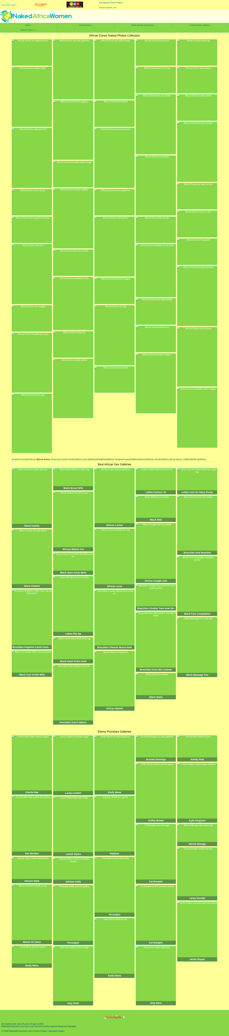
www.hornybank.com (107, 7)
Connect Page (40, 1031)
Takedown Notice (56, 1031)
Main (27, 25)
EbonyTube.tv (28, 30)
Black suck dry (83, 459)
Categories (85, 25)
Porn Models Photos (142, 25)
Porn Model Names (199, 25)
